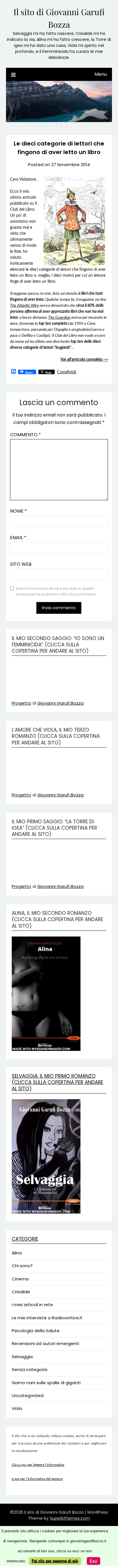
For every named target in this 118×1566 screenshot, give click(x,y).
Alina (17, 1253)
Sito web (21, 564)
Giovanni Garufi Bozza (60, 703)
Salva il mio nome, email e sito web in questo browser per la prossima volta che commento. (56, 591)
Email (18, 537)
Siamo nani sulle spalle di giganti (46, 1383)
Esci (93, 1561)
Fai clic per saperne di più (55, 1561)
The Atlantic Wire (24, 306)
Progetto (21, 703)
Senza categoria (29, 1369)
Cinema (20, 1279)
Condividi (66, 372)
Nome (18, 511)
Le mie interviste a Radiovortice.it (47, 1318)
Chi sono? (22, 1266)
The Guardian (59, 318)
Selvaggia (22, 1357)
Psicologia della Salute (36, 1331)
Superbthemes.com (70, 1518)
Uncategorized (28, 1395)
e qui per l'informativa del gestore (37, 1479)
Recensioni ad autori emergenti (45, 1343)
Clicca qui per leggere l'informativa (38, 1465)
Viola (17, 1408)
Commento (25, 434)
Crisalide (21, 1292)
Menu (101, 74)
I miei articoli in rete (32, 1305)
